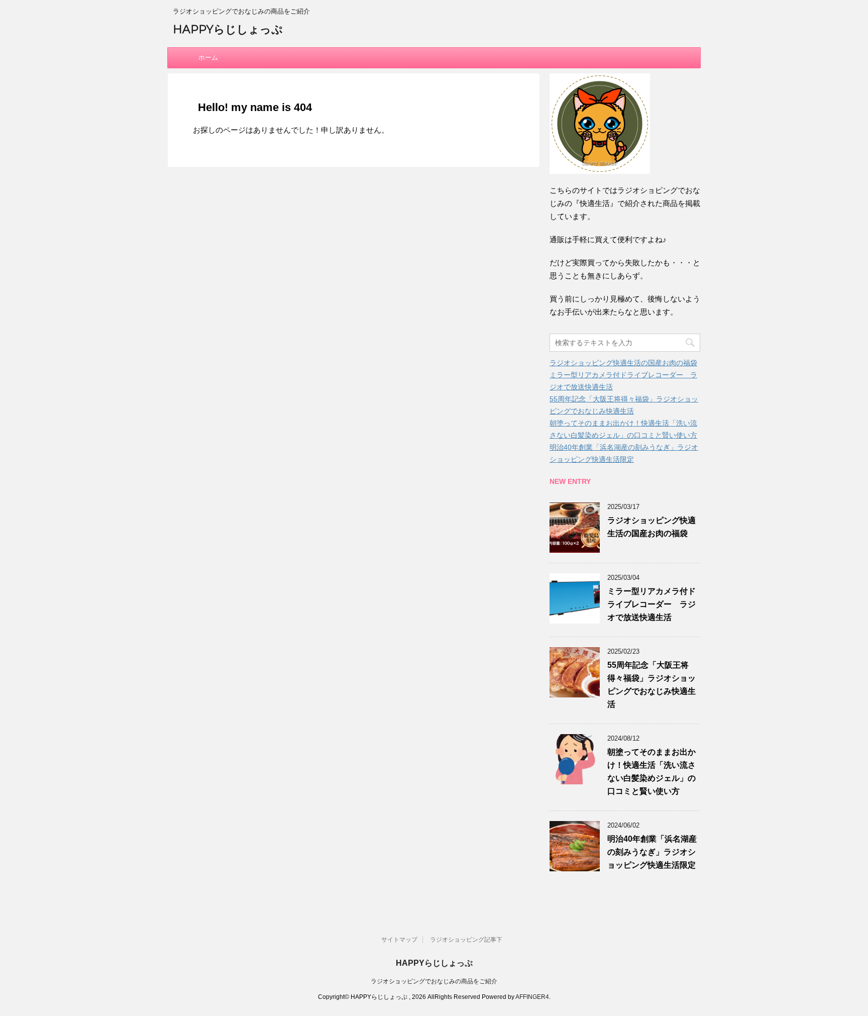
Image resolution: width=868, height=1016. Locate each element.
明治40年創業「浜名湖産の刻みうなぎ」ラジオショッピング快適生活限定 (652, 852)
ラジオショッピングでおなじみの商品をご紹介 (434, 981)
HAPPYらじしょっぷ (228, 29)
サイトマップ (399, 939)
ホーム (208, 57)
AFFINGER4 (532, 996)
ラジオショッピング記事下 (466, 939)
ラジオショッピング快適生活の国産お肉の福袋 (623, 363)
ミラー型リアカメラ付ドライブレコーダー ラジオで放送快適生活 (651, 604)
